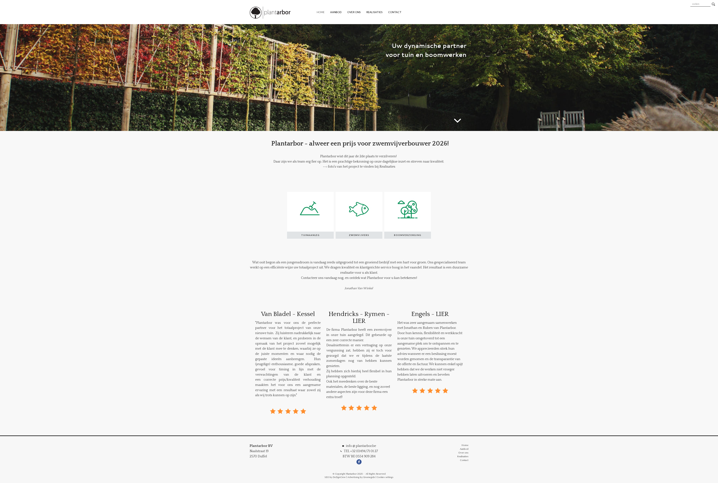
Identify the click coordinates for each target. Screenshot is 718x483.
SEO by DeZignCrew (335, 477)
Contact (394, 12)
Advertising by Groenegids (361, 477)
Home (321, 12)
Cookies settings (385, 477)
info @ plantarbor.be (361, 446)
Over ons (354, 12)
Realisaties (374, 12)
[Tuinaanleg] (310, 215)
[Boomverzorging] (407, 215)
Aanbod (336, 12)
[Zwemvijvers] (359, 215)
